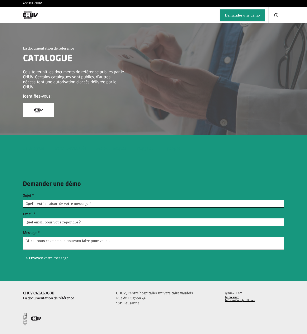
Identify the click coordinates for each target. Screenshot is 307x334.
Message (31, 233)
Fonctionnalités (70, 148)
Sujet (28, 196)
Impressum (232, 297)
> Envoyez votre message (47, 258)
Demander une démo (242, 15)
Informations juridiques (240, 300)
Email (29, 214)
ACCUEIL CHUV (32, 3)
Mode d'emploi (111, 148)
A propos (172, 148)
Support (145, 148)
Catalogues (34, 148)
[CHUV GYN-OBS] (30, 15)
